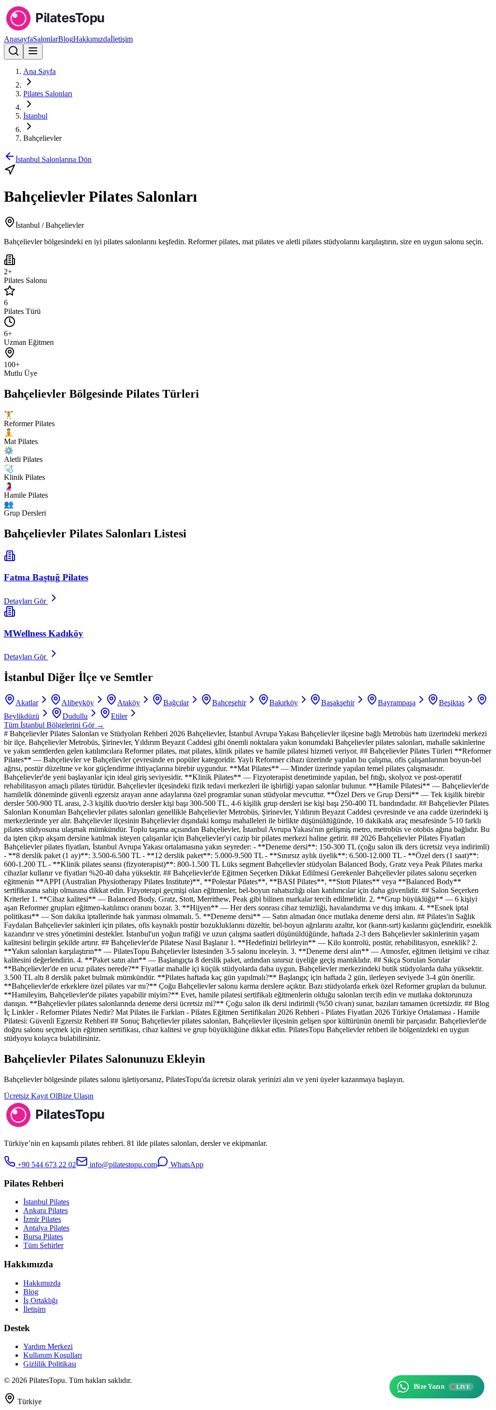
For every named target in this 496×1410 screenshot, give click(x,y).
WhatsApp (186, 1164)
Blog (65, 39)
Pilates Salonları (47, 93)
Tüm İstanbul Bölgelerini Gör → (54, 725)
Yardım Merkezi (48, 1346)
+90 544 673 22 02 (46, 1164)
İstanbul (35, 116)
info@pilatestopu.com (122, 1164)
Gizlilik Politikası (49, 1364)
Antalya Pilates (46, 1228)
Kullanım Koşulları (52, 1355)
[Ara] (13, 51)
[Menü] (33, 51)
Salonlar (45, 39)
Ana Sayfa (39, 71)
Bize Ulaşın (75, 1096)
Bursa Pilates (43, 1236)
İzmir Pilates (42, 1219)
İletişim (121, 39)
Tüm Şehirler (43, 1245)
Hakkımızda (91, 39)
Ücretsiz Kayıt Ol (31, 1096)
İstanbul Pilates (46, 1202)
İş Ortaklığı (40, 1300)
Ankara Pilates (45, 1210)
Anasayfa (18, 39)
